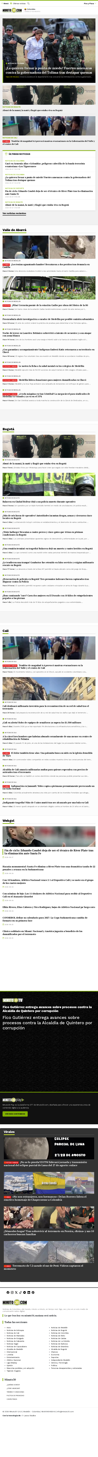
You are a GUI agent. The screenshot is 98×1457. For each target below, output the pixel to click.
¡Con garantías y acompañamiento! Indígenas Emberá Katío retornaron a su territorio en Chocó (48, 351)
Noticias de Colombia (16, 63)
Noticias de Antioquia (15, 1330)
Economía (55, 1354)
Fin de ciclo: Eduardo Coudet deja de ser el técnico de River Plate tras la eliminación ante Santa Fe (49, 192)
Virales (9, 1132)
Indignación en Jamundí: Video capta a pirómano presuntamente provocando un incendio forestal (48, 787)
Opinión (10, 1365)
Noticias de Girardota (59, 1346)
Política (54, 1365)
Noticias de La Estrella (60, 1341)
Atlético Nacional (14, 1360)
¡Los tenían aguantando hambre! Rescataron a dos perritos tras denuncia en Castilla (46, 265)
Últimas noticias (19, 3)
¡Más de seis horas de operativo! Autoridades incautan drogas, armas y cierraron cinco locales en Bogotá (47, 517)
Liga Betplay (12, 1363)
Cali (5, 631)
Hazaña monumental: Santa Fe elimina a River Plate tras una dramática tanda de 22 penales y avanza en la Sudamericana (49, 868)
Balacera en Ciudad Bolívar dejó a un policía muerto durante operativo (39, 501)
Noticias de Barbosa (59, 1344)
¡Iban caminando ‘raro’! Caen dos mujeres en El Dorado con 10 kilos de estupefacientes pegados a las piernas (48, 597)
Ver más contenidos (15, 1114)
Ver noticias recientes (14, 213)
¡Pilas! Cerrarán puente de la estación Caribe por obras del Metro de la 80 (50, 305)
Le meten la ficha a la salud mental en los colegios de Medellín (51, 366)
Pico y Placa (89, 3)
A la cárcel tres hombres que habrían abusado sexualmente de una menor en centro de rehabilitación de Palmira (47, 737)
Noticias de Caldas (58, 1338)
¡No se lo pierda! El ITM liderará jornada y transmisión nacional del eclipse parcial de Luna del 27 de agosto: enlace (45, 1163)
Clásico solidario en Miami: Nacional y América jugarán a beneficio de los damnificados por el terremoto (42, 933)
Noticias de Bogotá (12, 107)
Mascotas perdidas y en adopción (20, 1368)
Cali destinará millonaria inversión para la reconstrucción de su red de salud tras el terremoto (46, 707)
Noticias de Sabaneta (15, 1341)
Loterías (10, 1354)
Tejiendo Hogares (14, 1371)
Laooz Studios (30, 1415)
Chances (54, 1352)
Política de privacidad (15, 1395)
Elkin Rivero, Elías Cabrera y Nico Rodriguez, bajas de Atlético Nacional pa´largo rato (49, 907)
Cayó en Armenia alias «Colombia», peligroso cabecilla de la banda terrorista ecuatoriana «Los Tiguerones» (45, 165)
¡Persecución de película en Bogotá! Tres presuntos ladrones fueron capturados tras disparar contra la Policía (46, 580)
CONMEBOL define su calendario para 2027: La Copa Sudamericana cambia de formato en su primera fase (45, 919)
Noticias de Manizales (15, 1336)
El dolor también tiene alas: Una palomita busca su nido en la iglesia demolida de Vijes (47, 754)
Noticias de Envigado (15, 1338)
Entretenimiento (13, 1357)
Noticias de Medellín (12, 362)
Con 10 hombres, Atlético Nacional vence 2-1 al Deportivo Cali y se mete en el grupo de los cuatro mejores (48, 881)
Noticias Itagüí (12, 1344)
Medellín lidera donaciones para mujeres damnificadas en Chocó (52, 379)
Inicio (9, 1327)
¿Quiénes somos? (13, 1385)
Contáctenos (12, 1399)
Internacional (12, 1352)
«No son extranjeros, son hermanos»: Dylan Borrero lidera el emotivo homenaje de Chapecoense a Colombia (45, 1198)
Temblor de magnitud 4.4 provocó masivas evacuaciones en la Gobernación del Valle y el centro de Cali (43, 666)
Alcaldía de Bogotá (59, 1349)
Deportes (55, 1357)
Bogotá (8, 429)
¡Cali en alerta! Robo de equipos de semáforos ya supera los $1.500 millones (42, 722)
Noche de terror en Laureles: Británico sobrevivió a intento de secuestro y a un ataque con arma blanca (47, 334)
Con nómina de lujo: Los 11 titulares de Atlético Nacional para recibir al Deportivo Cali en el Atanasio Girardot (47, 895)
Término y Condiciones (15, 1392)
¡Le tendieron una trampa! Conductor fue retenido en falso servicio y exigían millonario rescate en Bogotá (48, 563)
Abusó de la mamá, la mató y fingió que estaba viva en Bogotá (32, 110)
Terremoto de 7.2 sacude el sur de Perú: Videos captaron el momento (43, 1267)
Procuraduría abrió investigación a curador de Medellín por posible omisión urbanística (48, 319)
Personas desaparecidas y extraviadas (66, 1368)
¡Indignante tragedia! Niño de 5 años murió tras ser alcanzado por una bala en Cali (45, 802)
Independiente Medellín (60, 1360)
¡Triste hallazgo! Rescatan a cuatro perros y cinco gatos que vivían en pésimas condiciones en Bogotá (43, 533)
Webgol (8, 821)
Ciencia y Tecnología (59, 1363)
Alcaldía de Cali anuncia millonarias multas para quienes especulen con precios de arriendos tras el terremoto (45, 770)
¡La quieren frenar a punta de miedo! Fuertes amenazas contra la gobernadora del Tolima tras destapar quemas (49, 70)
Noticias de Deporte (14, 188)
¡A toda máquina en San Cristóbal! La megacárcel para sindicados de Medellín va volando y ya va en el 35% (46, 395)
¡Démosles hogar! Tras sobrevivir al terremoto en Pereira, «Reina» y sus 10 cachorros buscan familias (49, 1232)
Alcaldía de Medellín (15, 1349)
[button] (4, 3)
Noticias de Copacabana (17, 1346)
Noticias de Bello (58, 1336)
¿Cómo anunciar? (13, 1388)
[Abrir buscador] (28, 3)
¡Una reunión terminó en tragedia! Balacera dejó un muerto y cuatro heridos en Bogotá (48, 548)
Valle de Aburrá (14, 230)
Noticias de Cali (10, 138)
